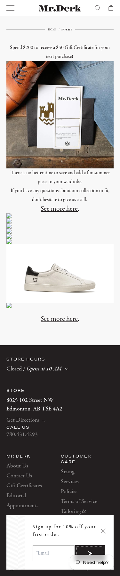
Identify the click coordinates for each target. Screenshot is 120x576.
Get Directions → (26, 420)
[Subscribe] (90, 553)
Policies (69, 492)
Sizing (67, 472)
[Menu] (10, 8)
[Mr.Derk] (60, 8)
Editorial (16, 496)
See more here (59, 209)
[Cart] (111, 8)
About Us (17, 466)
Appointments (22, 506)
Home (52, 29)
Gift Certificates (24, 486)
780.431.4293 (22, 435)
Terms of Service (79, 502)
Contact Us (19, 476)
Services (70, 482)
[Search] (97, 8)
